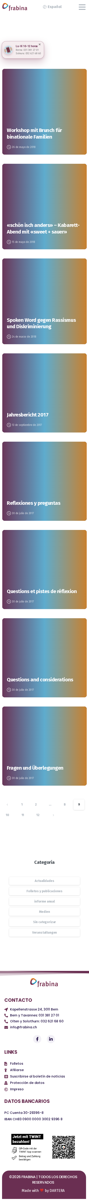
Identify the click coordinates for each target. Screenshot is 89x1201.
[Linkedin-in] (51, 1039)
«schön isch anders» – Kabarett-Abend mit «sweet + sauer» (43, 228)
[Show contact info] (8, 50)
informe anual (44, 901)
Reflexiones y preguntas (33, 503)
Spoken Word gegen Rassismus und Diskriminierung (41, 323)
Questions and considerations (40, 680)
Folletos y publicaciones (44, 891)
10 (7, 815)
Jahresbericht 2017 (27, 415)
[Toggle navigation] (82, 7)
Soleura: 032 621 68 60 (28, 53)
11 (22, 815)
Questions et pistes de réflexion (42, 591)
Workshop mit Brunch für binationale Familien (34, 133)
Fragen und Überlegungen (35, 768)
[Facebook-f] (37, 1039)
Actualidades (44, 881)
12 (37, 815)
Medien (44, 912)
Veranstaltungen (44, 933)
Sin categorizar (44, 922)
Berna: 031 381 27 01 (27, 49)
